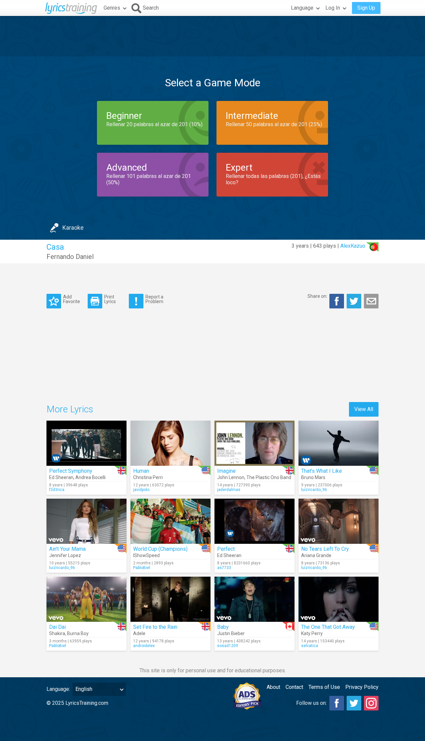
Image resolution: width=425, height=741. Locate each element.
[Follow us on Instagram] (371, 703)
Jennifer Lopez (65, 555)
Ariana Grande (316, 555)
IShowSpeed (146, 555)
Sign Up (366, 8)
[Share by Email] (371, 301)
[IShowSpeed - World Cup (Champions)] (170, 521)
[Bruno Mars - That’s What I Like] (338, 443)
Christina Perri (148, 477)
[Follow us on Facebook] (336, 703)
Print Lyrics (110, 299)
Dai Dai (57, 627)
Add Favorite (71, 299)
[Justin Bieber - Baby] (254, 599)
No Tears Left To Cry (325, 549)
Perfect (226, 549)
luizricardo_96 (314, 489)
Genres (112, 8)
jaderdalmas (228, 489)
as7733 (224, 567)
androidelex (144, 645)
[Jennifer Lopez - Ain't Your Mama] (86, 521)
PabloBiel (141, 567)
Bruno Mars (313, 477)
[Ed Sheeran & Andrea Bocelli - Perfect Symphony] (86, 443)
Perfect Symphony (70, 471)
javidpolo (141, 489)
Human (141, 471)
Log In (332, 8)
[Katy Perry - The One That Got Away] (338, 599)
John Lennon (230, 477)
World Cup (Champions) (160, 549)
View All (363, 409)
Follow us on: (311, 703)
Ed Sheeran (61, 477)
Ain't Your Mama (67, 549)
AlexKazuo (352, 246)
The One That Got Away (328, 627)
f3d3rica (56, 489)
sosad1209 (227, 645)
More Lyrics (69, 409)
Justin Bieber (231, 633)
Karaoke (73, 227)
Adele (139, 633)
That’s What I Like (321, 471)
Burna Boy (78, 633)
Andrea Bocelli (90, 477)
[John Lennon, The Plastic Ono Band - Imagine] (254, 443)
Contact (294, 687)
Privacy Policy (362, 687)
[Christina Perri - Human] (170, 443)
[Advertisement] (212, 36)
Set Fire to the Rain (155, 627)
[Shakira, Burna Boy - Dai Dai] (86, 599)
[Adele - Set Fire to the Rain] (170, 599)
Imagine (226, 471)
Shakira (57, 633)
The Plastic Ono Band (268, 477)
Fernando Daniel (70, 257)
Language (302, 8)
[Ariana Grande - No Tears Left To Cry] (338, 521)
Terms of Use (324, 687)
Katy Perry (312, 633)
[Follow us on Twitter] (354, 703)
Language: (58, 689)
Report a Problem (154, 299)
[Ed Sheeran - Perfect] (254, 521)
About (273, 687)
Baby (223, 627)
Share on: (317, 296)
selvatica (309, 645)
